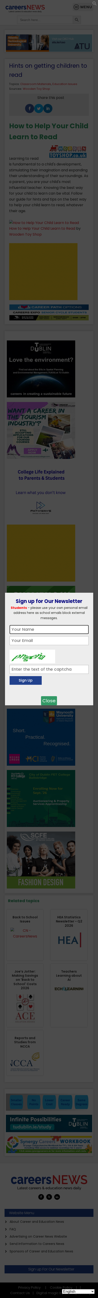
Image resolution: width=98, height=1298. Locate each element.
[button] (94, 4)
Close (49, 701)
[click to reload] (32, 655)
